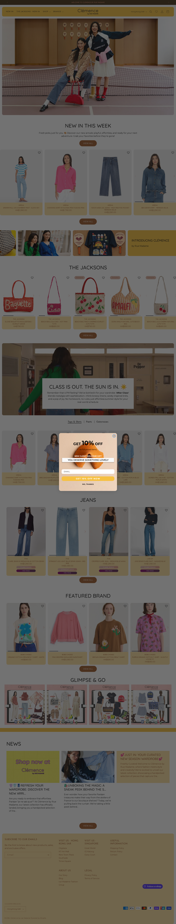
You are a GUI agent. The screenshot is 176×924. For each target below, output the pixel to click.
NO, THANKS (88, 484)
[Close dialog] (114, 435)
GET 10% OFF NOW (88, 478)
